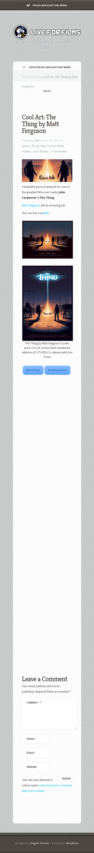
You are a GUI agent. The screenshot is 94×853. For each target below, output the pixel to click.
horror (51, 146)
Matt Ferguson (31, 205)
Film (43, 146)
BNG (46, 213)
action (36, 77)
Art (37, 146)
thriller (44, 151)
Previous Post (57, 370)
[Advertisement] (58, 100)
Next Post (33, 370)
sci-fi (36, 151)
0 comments (59, 151)
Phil (37, 140)
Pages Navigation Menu (50, 5)
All (32, 146)
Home (25, 77)
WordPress (72, 843)
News (60, 146)
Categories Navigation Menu (50, 67)
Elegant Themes (39, 843)
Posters (26, 151)
